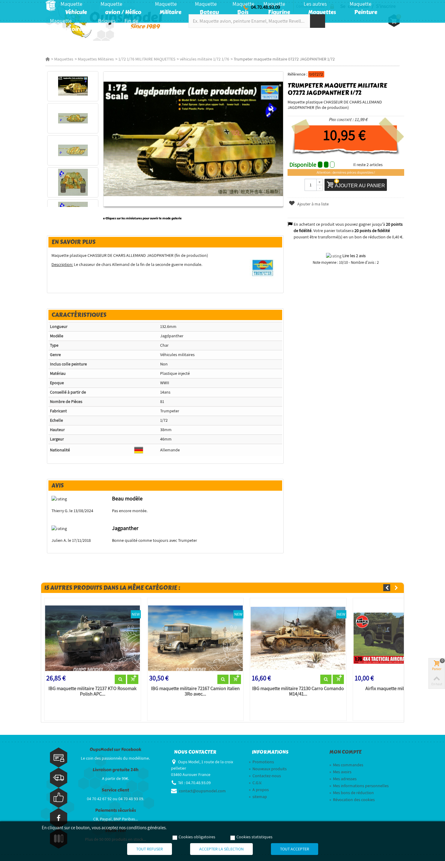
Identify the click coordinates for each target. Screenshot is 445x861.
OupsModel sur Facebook (115, 749)
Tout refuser (149, 849)
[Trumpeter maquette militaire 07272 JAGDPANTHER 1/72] (72, 86)
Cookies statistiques (254, 837)
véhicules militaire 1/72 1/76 (204, 59)
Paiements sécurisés (115, 810)
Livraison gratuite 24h (115, 770)
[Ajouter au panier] (132, 679)
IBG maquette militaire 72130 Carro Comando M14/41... (298, 691)
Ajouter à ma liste (312, 204)
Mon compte (345, 752)
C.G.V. (255, 782)
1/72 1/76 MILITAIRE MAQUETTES (146, 59)
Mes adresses (343, 778)
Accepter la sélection (221, 849)
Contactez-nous (265, 775)
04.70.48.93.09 (265, 7)
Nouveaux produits (268, 768)
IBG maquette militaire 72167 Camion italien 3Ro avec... (195, 691)
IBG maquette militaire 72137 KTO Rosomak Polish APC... (92, 691)
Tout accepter (294, 849)
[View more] (120, 679)
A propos (259, 789)
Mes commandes (346, 765)
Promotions (261, 761)
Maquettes (63, 59)
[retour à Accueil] (47, 59)
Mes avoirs (340, 771)
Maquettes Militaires (96, 59)
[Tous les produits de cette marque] (263, 267)
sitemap (258, 796)
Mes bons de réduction (351, 792)
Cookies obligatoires (197, 837)
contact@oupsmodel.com (202, 791)
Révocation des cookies (352, 799)
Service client (115, 790)
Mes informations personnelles (359, 785)
